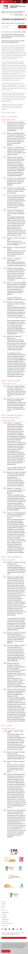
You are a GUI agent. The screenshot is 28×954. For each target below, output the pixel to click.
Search (22, 26)
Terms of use (4, 925)
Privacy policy (4, 921)
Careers (3, 906)
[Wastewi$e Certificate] (14, 895)
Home (2, 11)
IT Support (3, 914)
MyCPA (3, 903)
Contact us (4, 910)
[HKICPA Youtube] (14, 929)
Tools (6, 11)
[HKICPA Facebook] (3, 929)
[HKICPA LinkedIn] (7, 929)
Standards (13, 11)
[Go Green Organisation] (14, 877)
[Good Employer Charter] (20, 868)
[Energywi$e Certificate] (9, 868)
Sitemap (3, 901)
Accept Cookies (6, 951)
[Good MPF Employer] (9, 886)
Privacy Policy (20, 947)
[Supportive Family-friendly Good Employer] (21, 886)
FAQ (10, 11)
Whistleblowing (5, 919)
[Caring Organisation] (10, 859)
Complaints (4, 917)
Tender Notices (5, 912)
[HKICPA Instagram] (10, 929)
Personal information (6, 923)
